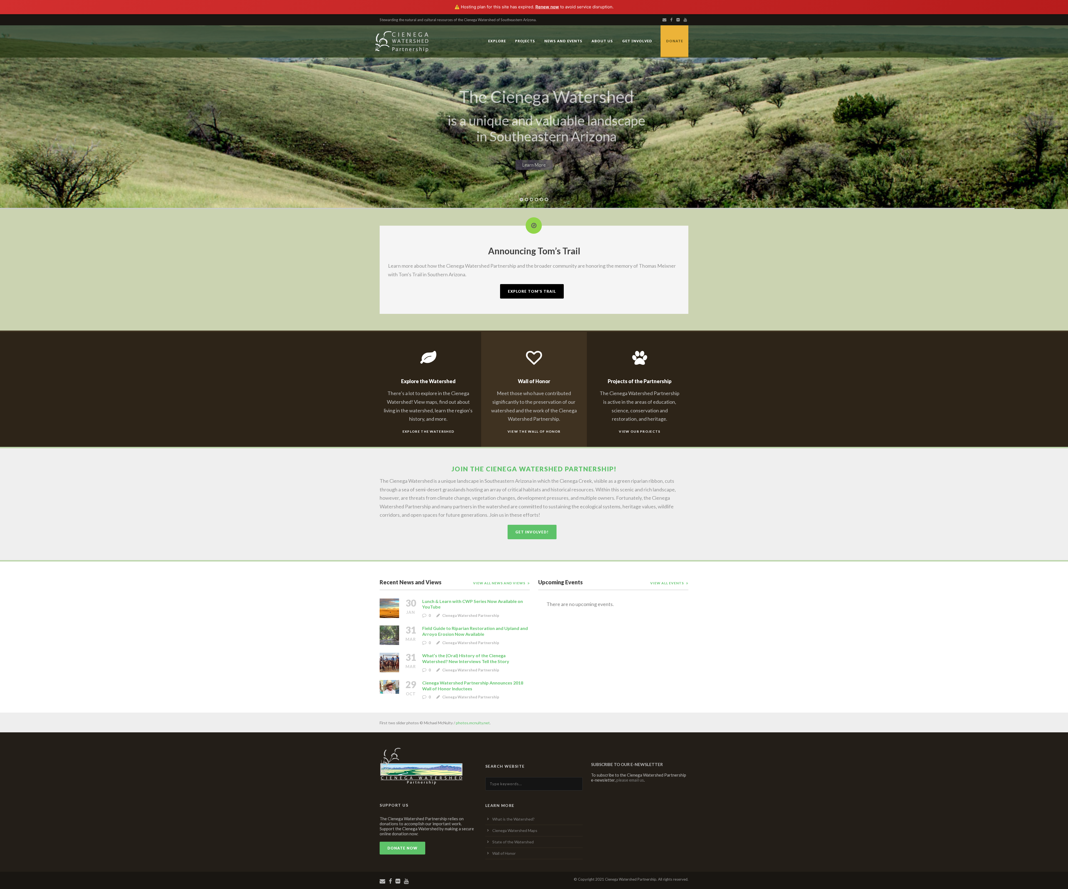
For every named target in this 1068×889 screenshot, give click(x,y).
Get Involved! (532, 532)
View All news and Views (499, 583)
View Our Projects (639, 431)
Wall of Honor (504, 853)
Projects (525, 40)
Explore (497, 40)
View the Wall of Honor (534, 431)
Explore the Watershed (428, 431)
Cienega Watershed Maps (514, 830)
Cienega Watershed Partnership (470, 615)
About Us (602, 40)
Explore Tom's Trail (532, 291)
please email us (630, 779)
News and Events (563, 40)
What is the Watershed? (513, 819)
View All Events (667, 583)
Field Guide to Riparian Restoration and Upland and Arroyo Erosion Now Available (475, 631)
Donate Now (402, 848)
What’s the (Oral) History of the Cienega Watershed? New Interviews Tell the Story (465, 658)
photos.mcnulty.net (473, 722)
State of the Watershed (513, 841)
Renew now (547, 6)
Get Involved (637, 40)
